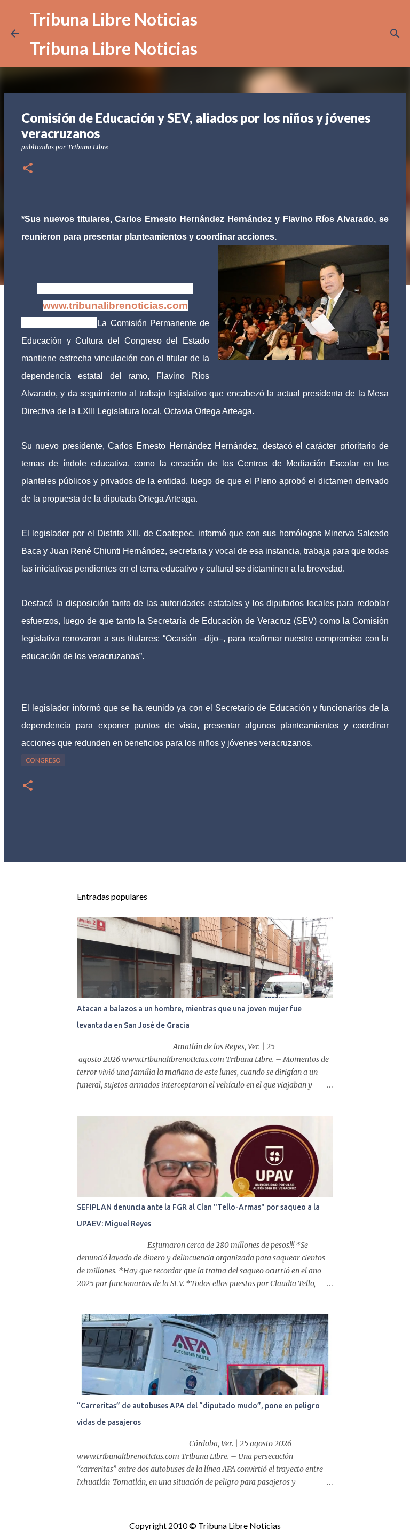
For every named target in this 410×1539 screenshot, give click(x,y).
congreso (43, 760)
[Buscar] (395, 33)
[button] (27, 169)
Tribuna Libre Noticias (114, 19)
